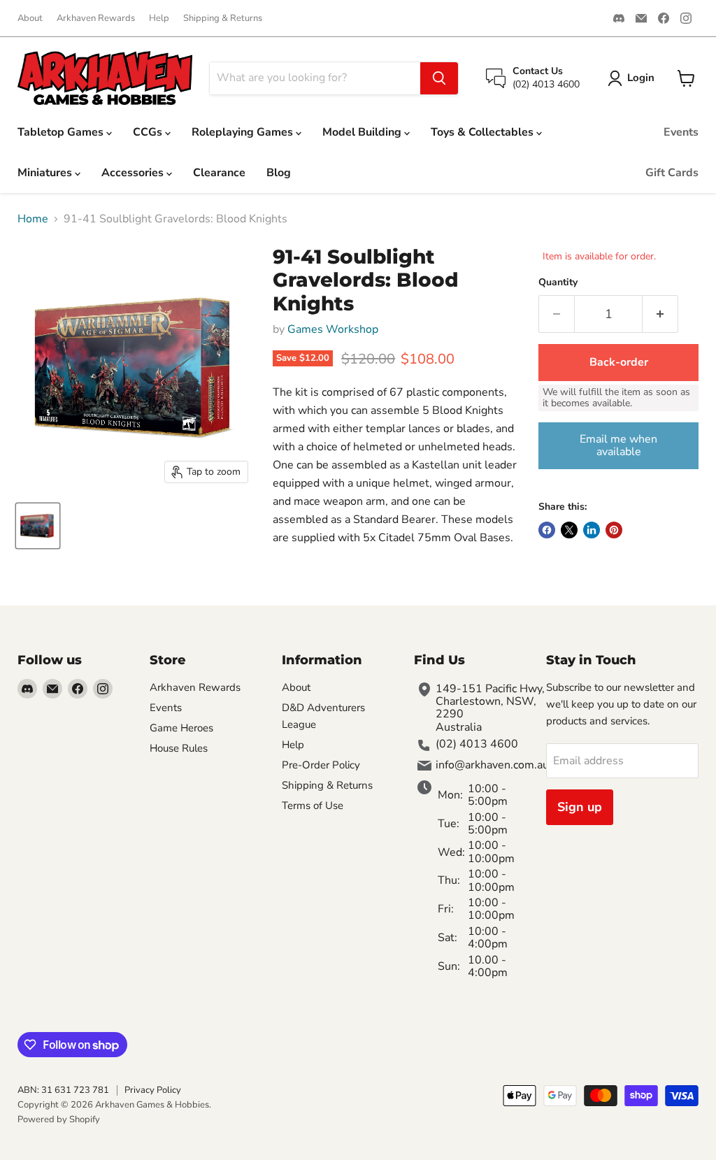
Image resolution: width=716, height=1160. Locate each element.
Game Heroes (181, 728)
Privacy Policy (152, 1090)
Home (32, 219)
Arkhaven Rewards (96, 18)
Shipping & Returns (222, 18)
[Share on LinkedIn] (591, 530)
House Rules (179, 748)
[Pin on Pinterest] (614, 530)
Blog (278, 172)
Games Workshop (332, 329)
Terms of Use (312, 805)
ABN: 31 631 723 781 (63, 1090)
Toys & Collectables (483, 132)
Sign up (579, 807)
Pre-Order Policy (321, 765)
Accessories (133, 172)
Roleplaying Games (244, 132)
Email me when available (618, 445)
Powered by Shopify (58, 1119)
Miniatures (46, 172)
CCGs (149, 132)
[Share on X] (569, 530)
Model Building (363, 132)
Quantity (558, 282)
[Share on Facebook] (546, 530)
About (30, 18)
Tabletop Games (61, 132)
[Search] (439, 78)
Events (681, 132)
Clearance (219, 172)
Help (159, 18)
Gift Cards (672, 172)
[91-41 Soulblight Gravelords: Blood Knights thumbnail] (37, 525)
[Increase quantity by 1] (660, 314)
